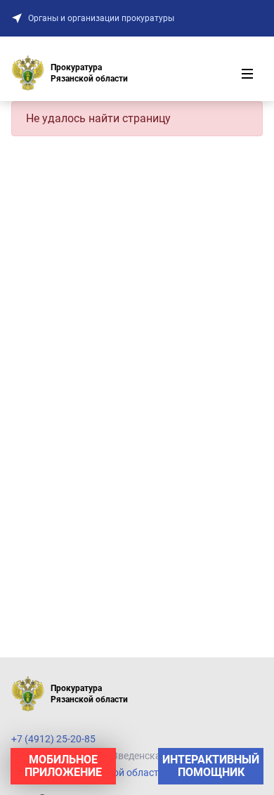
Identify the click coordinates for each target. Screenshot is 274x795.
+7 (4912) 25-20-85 (53, 738)
